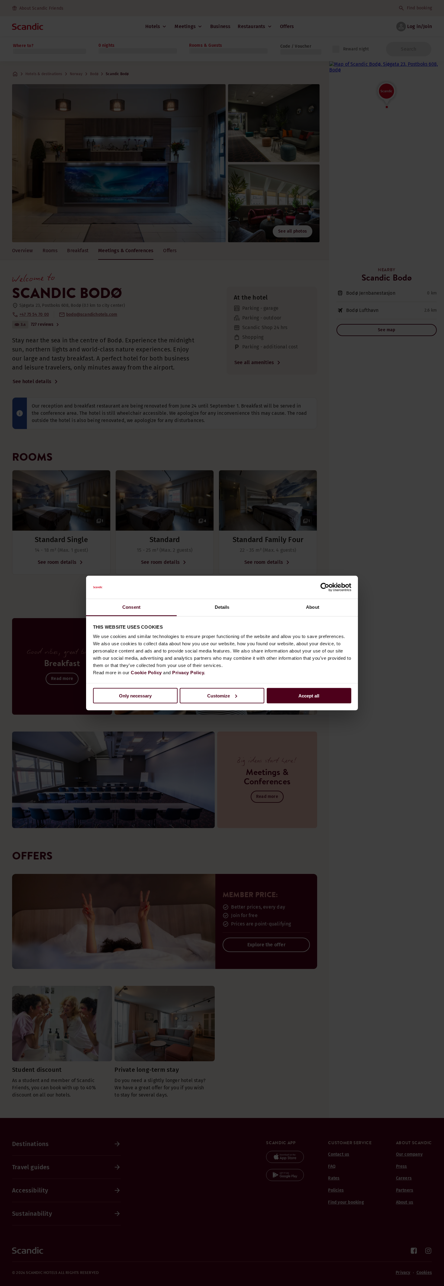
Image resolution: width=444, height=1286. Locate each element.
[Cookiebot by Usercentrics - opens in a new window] (324, 587)
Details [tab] (222, 607)
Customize (218, 695)
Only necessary (135, 695)
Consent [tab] (131, 607)
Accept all (308, 695)
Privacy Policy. (188, 672)
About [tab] (312, 607)
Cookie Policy (146, 672)
